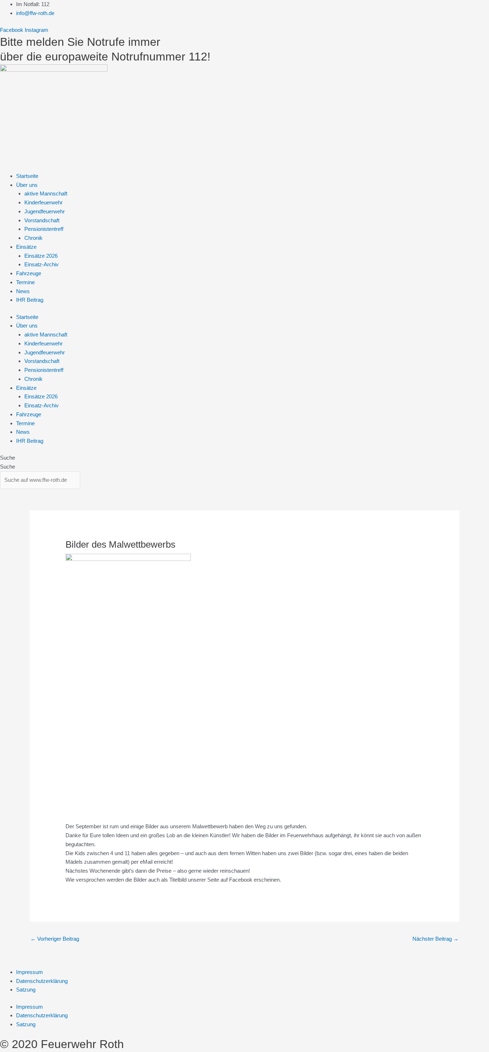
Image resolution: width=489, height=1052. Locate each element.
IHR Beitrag (29, 300)
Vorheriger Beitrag (54, 939)
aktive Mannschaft (45, 193)
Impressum (29, 972)
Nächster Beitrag (435, 939)
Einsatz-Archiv (41, 264)
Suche (7, 458)
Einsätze (26, 247)
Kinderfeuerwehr (43, 202)
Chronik (33, 238)
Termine (25, 282)
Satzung (25, 989)
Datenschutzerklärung (42, 981)
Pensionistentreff (43, 229)
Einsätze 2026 (41, 256)
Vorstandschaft (41, 220)
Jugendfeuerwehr (44, 211)
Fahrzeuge (28, 273)
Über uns (27, 185)
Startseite (27, 176)
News (23, 291)
